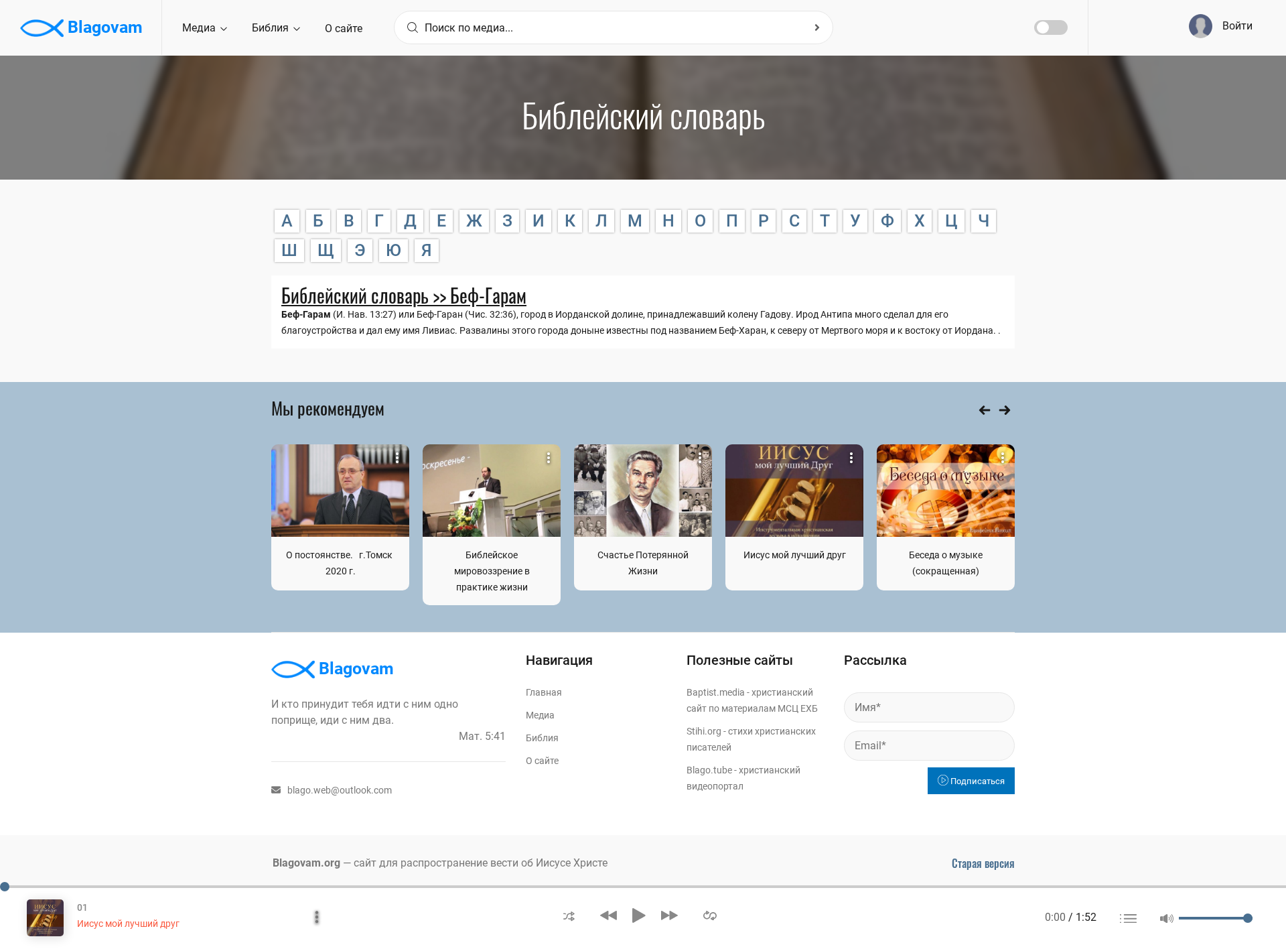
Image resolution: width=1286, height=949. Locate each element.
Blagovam (103, 27)
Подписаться (976, 781)
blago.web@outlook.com (339, 790)
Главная (544, 692)
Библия (271, 27)
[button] (569, 915)
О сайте (343, 28)
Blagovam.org (306, 863)
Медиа (200, 27)
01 (82, 907)
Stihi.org (704, 731)
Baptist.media (716, 692)
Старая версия (983, 863)
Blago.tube (709, 770)
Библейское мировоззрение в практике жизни (492, 571)
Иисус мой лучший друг (794, 555)
